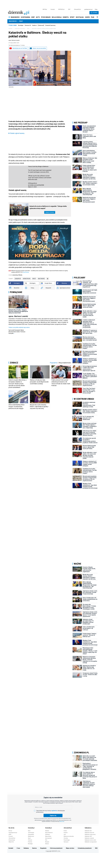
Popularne (53, 363)
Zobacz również (49, 212)
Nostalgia (20, 25)
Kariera (34, 848)
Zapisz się (53, 815)
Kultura (47, 843)
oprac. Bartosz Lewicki (14, 40)
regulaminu (54, 810)
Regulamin (43, 848)
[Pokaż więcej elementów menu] (97, 17)
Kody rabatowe (49, 832)
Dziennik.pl (31, 828)
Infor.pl (10, 830)
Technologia (31, 832)
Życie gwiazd (48, 838)
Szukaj (95, 12)
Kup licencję (26, 272)
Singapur (18, 278)
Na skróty (11, 828)
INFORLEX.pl (61, 9)
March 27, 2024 (32, 187)
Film (46, 840)
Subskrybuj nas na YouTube (19, 48)
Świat (21, 21)
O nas (18, 848)
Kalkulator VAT (88, 836)
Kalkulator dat (88, 830)
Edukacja (47, 834)
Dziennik (10, 28)
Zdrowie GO (28, 25)
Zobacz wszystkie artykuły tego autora (19, 327)
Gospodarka (31, 834)
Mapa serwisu (70, 848)
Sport (29, 838)
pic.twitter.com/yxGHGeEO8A (36, 185)
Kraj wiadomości (65, 363)
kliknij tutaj (62, 821)
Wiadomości (13, 21)
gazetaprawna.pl (88, 9)
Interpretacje (12, 840)
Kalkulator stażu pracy (90, 834)
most (34, 278)
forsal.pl (53, 9)
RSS (96, 848)
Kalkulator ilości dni (89, 832)
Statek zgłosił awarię (17, 133)
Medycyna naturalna (69, 836)
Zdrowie (30, 840)
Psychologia (67, 840)
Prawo (65, 830)
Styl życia (66, 841)
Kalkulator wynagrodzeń (91, 841)
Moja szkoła (48, 836)
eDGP (10, 834)
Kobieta (47, 830)
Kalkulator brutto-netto (90, 840)
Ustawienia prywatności (85, 848)
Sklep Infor (11, 841)
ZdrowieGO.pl (77, 9)
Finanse (66, 832)
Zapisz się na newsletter (39, 48)
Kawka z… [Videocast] (38, 25)
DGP (69, 9)
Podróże (30, 841)
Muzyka (47, 841)
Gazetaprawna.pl (13, 832)
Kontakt (11, 848)
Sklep (96, 9)
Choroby (66, 838)
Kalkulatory (88, 828)
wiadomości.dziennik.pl (20, 28)
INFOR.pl (45, 9)
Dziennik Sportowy (50, 25)
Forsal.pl (11, 836)
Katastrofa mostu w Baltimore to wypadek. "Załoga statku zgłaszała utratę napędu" (48, 207)
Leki (65, 834)
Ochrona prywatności (56, 848)
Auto (29, 830)
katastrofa (26, 278)
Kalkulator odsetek (89, 838)
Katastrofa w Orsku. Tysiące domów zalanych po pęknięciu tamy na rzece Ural (18, 311)
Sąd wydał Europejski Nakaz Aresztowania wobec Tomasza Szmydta (17, 331)
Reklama (26, 848)
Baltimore (41, 278)
